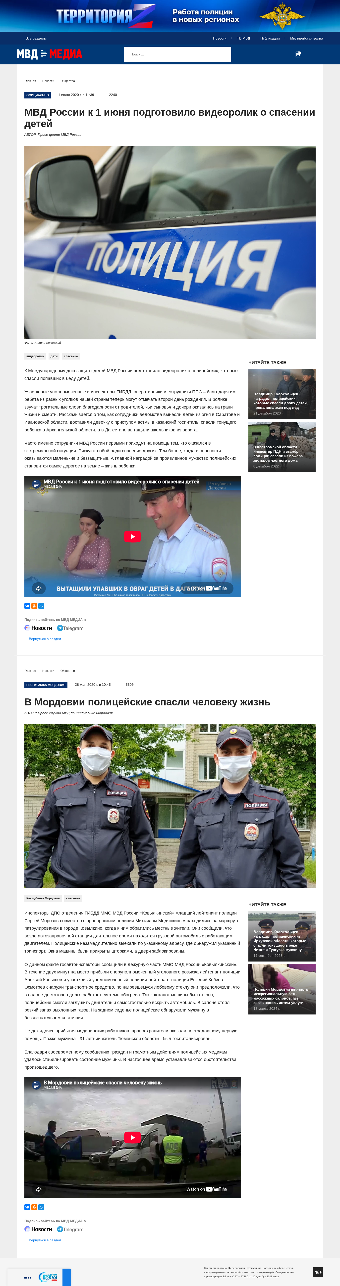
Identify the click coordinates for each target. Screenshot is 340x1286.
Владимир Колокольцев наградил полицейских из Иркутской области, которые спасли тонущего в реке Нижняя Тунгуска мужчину (279, 941)
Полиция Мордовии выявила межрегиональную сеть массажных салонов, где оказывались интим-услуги (280, 996)
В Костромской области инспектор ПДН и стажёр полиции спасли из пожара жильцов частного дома (278, 453)
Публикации (270, 38)
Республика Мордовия (43, 898)
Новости (220, 38)
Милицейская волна (306, 38)
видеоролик (35, 356)
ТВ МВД (243, 38)
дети (54, 356)
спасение (71, 356)
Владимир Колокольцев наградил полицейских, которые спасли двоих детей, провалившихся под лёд (280, 401)
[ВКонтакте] (27, 606)
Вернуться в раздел (45, 639)
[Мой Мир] (41, 606)
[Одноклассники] (34, 606)
